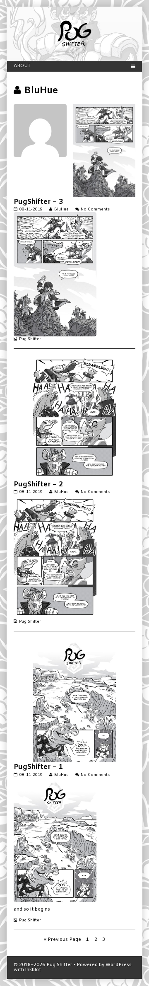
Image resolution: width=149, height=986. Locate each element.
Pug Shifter (30, 339)
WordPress (119, 965)
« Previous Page (62, 940)
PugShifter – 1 (38, 767)
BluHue (61, 209)
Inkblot (33, 970)
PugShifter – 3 (38, 202)
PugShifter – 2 (38, 484)
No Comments (95, 209)
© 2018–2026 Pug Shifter (43, 965)
